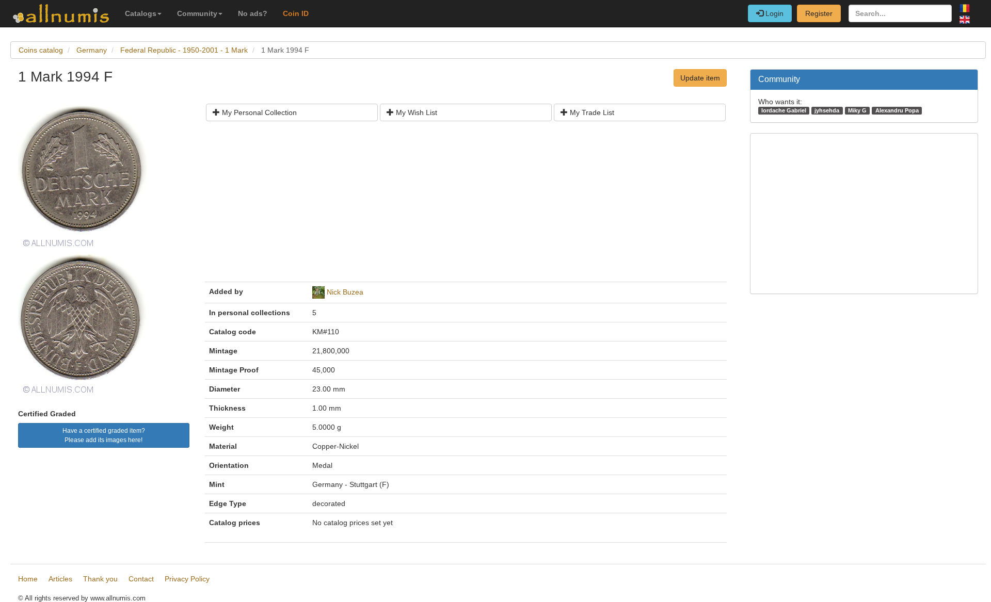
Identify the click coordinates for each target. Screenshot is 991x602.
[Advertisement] (466, 205)
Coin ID (296, 13)
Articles (60, 579)
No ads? (252, 13)
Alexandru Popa (897, 110)
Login (773, 13)
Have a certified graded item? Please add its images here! (103, 435)
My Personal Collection (258, 112)
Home (28, 579)
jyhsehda (826, 110)
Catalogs (140, 13)
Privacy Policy (187, 579)
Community (197, 13)
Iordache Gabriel (783, 110)
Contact (141, 579)
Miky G (857, 110)
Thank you (100, 579)
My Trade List (591, 112)
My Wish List (415, 112)
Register (819, 13)
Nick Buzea (345, 292)
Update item (700, 78)
